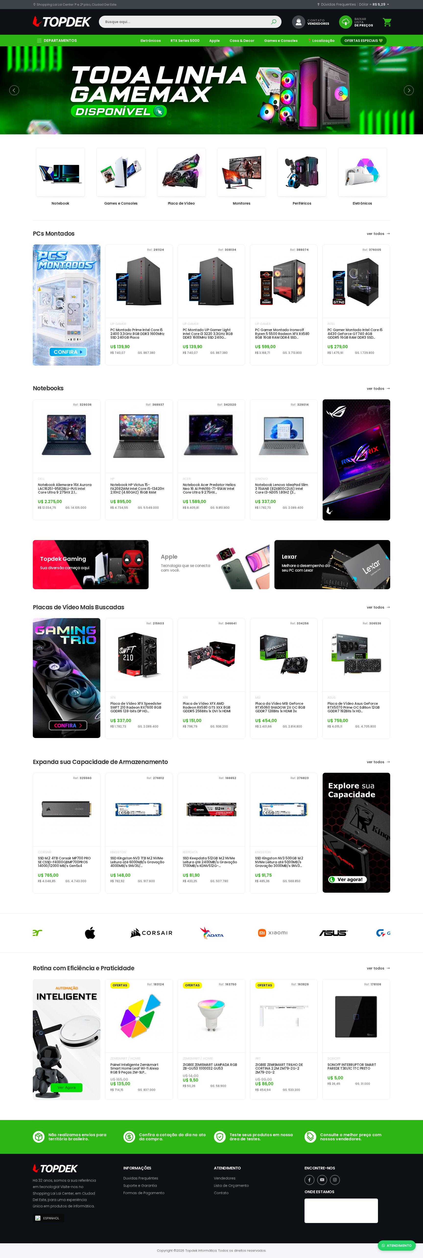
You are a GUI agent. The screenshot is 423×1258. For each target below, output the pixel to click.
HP (112, 478)
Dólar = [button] (372, 4)
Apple (214, 40)
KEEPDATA (190, 852)
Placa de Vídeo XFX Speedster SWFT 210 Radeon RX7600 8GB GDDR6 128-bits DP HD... (135, 707)
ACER (187, 478)
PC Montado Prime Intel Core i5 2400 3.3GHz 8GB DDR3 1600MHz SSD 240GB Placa (137, 333)
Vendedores (224, 1178)
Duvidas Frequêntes (140, 1178)
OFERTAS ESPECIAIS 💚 (363, 40)
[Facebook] (309, 1180)
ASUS (331, 697)
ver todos (376, 233)
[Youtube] (322, 1180)
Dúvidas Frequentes (338, 4)
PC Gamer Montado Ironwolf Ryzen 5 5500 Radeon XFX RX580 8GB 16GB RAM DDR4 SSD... (282, 333)
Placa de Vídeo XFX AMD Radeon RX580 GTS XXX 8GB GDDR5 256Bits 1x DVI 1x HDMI (207, 707)
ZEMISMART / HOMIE (125, 1058)
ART (258, 1058)
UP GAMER (118, 324)
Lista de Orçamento (231, 1185)
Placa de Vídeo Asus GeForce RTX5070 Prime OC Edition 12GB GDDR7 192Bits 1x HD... (354, 707)
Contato (221, 1192)
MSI (258, 697)
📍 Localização (321, 40)
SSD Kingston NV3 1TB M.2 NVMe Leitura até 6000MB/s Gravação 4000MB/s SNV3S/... (137, 862)
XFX (113, 697)
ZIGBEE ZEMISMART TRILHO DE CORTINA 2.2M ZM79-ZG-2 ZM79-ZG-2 (279, 1068)
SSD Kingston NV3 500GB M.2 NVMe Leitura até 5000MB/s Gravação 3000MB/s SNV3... (279, 862)
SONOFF (334, 1058)
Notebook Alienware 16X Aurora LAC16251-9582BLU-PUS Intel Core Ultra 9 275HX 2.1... (65, 488)
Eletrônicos (151, 40)
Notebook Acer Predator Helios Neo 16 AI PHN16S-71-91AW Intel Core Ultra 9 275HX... (209, 488)
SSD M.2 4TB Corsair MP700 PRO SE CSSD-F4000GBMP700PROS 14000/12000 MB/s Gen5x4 (64, 862)
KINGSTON (118, 852)
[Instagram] (335, 1180)
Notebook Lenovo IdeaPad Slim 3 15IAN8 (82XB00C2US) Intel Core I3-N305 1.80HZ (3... (281, 488)
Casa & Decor (242, 40)
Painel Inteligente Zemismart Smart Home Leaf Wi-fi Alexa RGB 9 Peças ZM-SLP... (134, 1068)
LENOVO (261, 478)
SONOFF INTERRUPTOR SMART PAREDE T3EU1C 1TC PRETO (352, 1067)
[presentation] (14, 90)
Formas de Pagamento (143, 1192)
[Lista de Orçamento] (387, 22)
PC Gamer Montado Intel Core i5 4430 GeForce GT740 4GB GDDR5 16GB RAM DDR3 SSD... (355, 333)
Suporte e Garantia (140, 1185)
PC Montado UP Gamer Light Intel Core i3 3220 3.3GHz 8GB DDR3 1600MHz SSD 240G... (208, 333)
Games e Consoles (281, 40)
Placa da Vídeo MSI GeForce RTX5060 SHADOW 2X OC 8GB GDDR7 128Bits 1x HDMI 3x (280, 707)
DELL (41, 478)
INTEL (331, 324)
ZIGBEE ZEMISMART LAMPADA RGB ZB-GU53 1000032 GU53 (210, 1067)
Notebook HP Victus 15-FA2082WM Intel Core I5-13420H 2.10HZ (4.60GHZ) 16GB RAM (137, 488)
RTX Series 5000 (185, 40)
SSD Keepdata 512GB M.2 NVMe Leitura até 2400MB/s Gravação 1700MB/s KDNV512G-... (210, 862)
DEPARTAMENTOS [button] (60, 40)
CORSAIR (44, 852)
